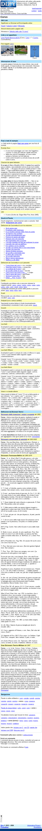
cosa (26, 701)
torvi (20, 290)
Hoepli (3, 26)
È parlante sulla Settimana (15, 230)
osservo (36, 718)
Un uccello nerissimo (13, 256)
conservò (32, 715)
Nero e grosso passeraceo (14, 258)
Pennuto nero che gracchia (15, 239)
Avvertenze (37, 827)
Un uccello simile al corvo (14, 271)
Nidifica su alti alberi (12, 260)
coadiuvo (16, 723)
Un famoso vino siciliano (14, 233)
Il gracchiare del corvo (13, 265)
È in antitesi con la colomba (15, 246)
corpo (33, 285)
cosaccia (17, 704)
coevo (19, 285)
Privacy (1, 819)
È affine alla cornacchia (14, 254)
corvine (3, 701)
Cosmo (35, 38)
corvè (16, 287)
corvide (26, 698)
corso (3, 287)
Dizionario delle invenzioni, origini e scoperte (17, 414)
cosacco (31, 704)
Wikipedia (21, 26)
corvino (14, 701)
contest (34, 11)
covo (9, 298)
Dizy (2, 825)
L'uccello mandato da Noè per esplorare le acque (22, 242)
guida (40, 11)
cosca (3, 711)
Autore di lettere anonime (14, 251)
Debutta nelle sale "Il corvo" (19, 31)
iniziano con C (18, 727)
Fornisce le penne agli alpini (15, 237)
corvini (9, 701)
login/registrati (37, 8)
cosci (13, 711)
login (26, 747)
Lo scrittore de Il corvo (13, 269)
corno (29, 285)
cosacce (32, 701)
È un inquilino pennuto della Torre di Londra (20, 232)
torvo (25, 287)
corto (7, 287)
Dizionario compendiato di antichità (14, 439)
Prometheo (5, 827)
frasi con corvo (23, 143)
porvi (7, 290)
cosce (8, 711)
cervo (14, 285)
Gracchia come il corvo (13, 267)
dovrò (35, 305)
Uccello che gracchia (13, 249)
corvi (11, 287)
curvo (21, 287)
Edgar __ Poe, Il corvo (13, 278)
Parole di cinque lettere (9, 708)
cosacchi (4, 704)
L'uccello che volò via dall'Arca (16, 244)
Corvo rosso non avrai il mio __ (16, 272)
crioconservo (22, 718)
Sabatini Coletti (12, 26)
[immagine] (36, 436)
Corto (27, 38)
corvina (37, 698)
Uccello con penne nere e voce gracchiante (20, 247)
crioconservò (12, 718)
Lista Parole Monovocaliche (10, 38)
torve (16, 290)
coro (13, 298)
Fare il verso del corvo (13, 274)
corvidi (32, 698)
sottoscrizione (28, 735)
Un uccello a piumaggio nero (15, 253)
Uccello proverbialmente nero (15, 235)
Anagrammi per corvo (14, 223)
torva (11, 290)
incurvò (9, 723)
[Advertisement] (21, 802)
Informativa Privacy (33, 825)
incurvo (3, 723)
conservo (4, 718)
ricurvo (35, 721)
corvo (12, 44)
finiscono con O (19, 730)
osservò (30, 718)
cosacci (10, 704)
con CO (26, 727)
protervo (4, 721)
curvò (30, 721)
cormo (24, 285)
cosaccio (24, 704)
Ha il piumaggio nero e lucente (16, 240)
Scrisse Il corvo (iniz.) (13, 276)
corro (38, 285)
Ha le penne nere (11, 228)
